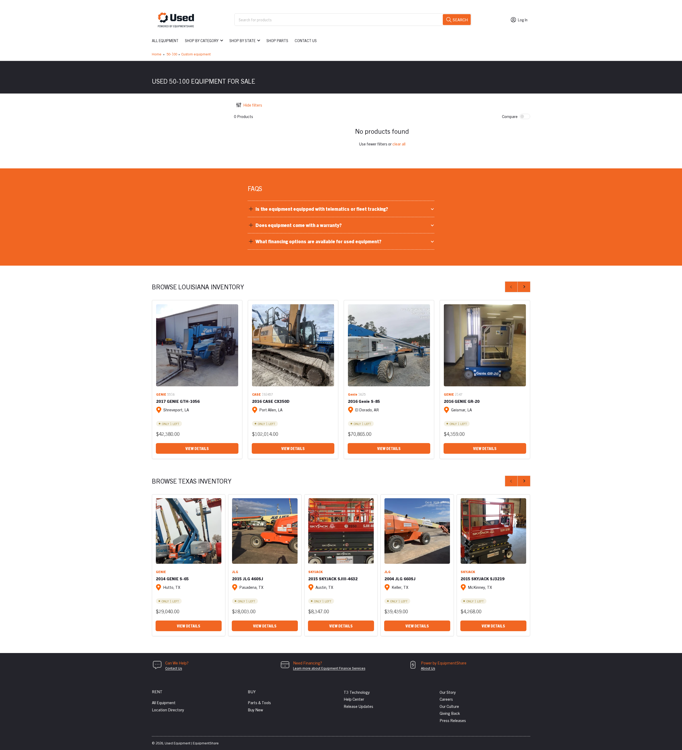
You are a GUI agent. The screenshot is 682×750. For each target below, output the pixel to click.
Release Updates (358, 706)
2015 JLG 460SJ (247, 578)
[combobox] (353, 19)
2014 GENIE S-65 (172, 578)
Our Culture (449, 706)
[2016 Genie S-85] (389, 345)
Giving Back (450, 713)
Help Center (354, 699)
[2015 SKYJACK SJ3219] (493, 531)
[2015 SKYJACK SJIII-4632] (341, 531)
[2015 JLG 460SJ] (265, 531)
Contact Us (306, 40)
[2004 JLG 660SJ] (417, 531)
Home (156, 54)
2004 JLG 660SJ (400, 578)
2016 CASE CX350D (271, 401)
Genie (352, 394)
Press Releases (453, 720)
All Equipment (165, 40)
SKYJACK (315, 572)
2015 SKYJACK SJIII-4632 (333, 578)
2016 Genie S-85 (364, 401)
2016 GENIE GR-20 (462, 401)
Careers (446, 699)
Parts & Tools (259, 702)
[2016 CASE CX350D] (293, 345)
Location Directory (168, 709)
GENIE (161, 394)
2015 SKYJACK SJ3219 (482, 578)
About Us (428, 668)
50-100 (172, 54)
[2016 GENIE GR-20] (485, 345)
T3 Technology (357, 692)
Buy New (255, 709)
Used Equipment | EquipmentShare (192, 743)
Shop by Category (201, 40)
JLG (235, 572)
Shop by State (242, 40)
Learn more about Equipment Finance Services (329, 668)
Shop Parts (277, 40)
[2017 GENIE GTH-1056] (197, 345)
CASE (256, 394)
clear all (398, 143)
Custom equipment (196, 54)
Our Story (448, 692)
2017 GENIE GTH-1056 (178, 401)
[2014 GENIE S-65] (188, 531)
